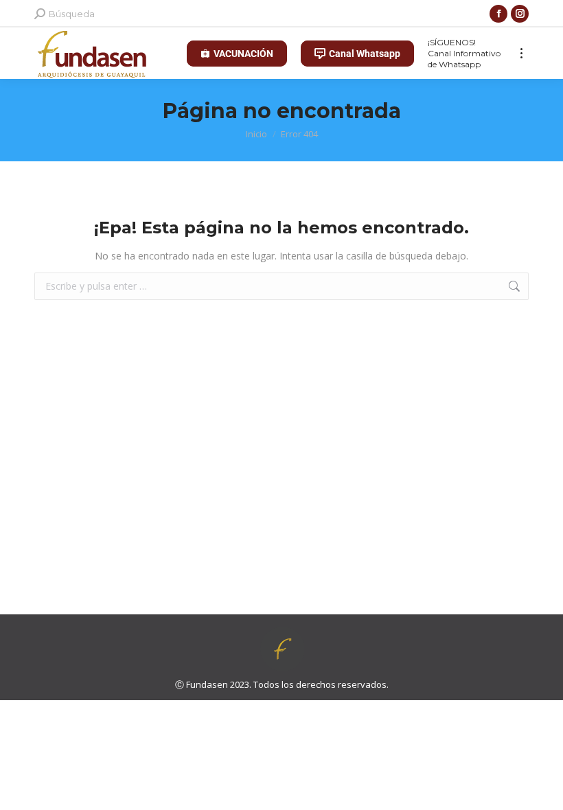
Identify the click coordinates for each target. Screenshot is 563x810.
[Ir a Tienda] (542, 789)
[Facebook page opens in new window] (498, 14)
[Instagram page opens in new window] (520, 14)
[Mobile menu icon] (521, 53)
